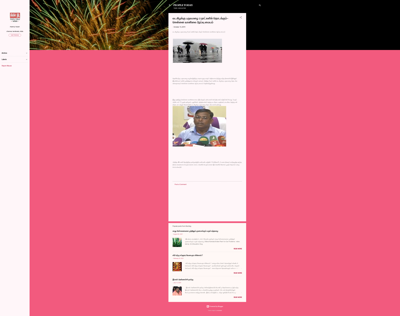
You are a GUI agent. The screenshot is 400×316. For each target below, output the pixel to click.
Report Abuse (7, 66)
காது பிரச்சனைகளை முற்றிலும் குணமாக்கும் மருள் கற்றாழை (195, 231)
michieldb (219, 310)
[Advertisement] (254, 44)
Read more (238, 249)
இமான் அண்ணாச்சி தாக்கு (183, 279)
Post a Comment (180, 184)
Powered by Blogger (216, 306)
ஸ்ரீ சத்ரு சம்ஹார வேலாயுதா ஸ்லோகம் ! (188, 255)
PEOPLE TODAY (183, 5)
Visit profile (15, 35)
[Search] (260, 5)
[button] (240, 17)
